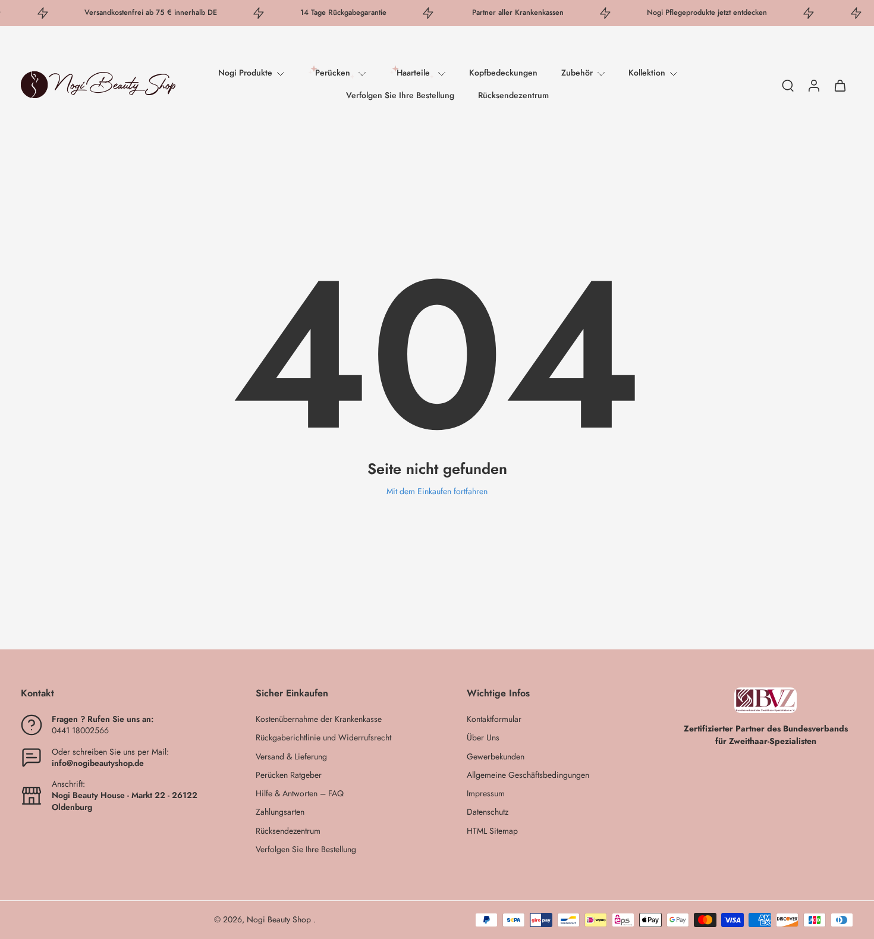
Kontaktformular (494, 719)
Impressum (486, 793)
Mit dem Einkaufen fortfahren (437, 491)
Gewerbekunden (495, 756)
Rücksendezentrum (513, 95)
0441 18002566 (80, 730)
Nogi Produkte (245, 72)
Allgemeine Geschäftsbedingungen (528, 775)
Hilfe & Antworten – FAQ (300, 793)
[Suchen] (788, 85)
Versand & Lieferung (291, 756)
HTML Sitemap (492, 831)
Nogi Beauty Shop (280, 919)
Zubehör (577, 72)
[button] (120, 693)
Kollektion (646, 72)
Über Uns (483, 737)
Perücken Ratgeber (289, 775)
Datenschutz (487, 812)
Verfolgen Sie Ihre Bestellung (400, 95)
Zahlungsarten (280, 812)
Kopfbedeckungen (503, 72)
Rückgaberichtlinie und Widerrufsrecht (323, 737)
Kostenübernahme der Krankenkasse (319, 719)
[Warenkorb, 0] (840, 84)
